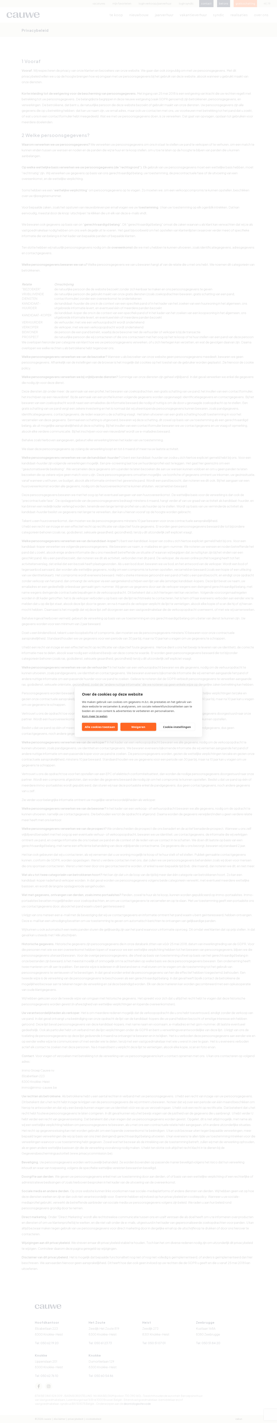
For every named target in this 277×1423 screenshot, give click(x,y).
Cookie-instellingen (177, 727)
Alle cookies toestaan (100, 727)
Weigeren (138, 727)
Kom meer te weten (94, 716)
